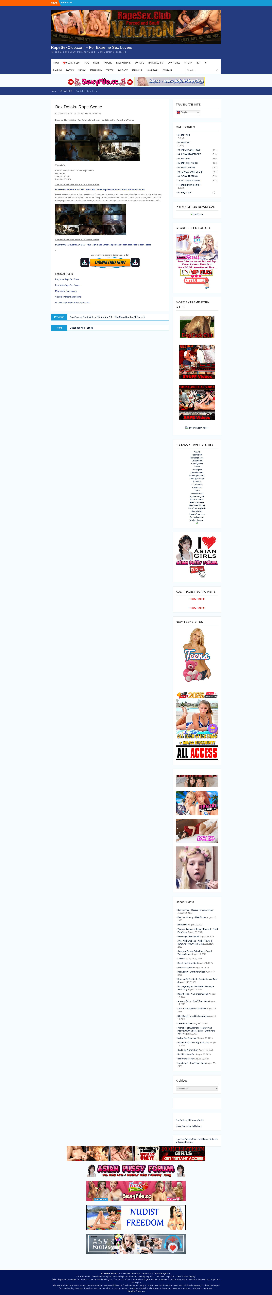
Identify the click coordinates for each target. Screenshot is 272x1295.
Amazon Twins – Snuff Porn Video (193, 1001)
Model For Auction (186, 967)
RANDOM (57, 70)
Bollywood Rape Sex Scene (67, 279)
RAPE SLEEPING (155, 63)
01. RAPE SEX (95, 113)
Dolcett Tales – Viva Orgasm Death (193, 994)
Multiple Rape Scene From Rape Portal (72, 302)
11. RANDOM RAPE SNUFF (189, 185)
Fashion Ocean (197, 499)
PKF (198, 63)
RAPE (86, 63)
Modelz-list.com (197, 520)
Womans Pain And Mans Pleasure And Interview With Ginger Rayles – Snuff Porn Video (196, 1031)
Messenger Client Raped (188, 936)
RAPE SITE (123, 70)
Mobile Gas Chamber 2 (188, 1038)
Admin (80, 113)
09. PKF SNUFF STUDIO (188, 176)
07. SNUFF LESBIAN (186, 167)
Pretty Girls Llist (197, 502)
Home (56, 63)
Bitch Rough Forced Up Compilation (193, 1016)
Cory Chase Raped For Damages (192, 1009)
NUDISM (82, 70)
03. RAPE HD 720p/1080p (189, 150)
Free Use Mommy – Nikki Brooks (76, 3)
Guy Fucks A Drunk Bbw (188, 1050)
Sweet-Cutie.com (197, 514)
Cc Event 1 (182, 958)
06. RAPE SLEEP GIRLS (188, 163)
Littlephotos (197, 461)
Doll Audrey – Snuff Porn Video (191, 972)
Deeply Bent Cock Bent (188, 963)
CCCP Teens (197, 484)
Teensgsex (197, 470)
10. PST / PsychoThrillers (189, 181)
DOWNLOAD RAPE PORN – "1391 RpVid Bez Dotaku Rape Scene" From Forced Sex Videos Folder (100, 189)
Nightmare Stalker (186, 1059)
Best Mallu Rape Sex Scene (67, 285)
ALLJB (197, 452)
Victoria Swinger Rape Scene (68, 297)
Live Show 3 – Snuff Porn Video (192, 1063)
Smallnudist (197, 487)
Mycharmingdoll (197, 496)
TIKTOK (109, 70)
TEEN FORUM (96, 70)
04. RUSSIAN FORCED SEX (189, 154)
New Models (197, 511)
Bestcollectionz (197, 517)
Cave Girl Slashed (185, 1023)
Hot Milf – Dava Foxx (187, 1054)
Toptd (197, 490)
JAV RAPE (139, 63)
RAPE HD (108, 63)
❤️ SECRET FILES (71, 63)
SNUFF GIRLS (174, 63)
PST (206, 63)
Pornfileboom (197, 473)
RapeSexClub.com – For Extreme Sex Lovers (91, 47)
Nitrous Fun (183, 925)
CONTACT (167, 70)
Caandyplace (197, 464)
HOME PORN (152, 70)
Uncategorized (184, 192)
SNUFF (96, 63)
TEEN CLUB (137, 70)
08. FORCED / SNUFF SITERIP (190, 172)
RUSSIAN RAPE (123, 63)
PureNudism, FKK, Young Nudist (190, 1120)
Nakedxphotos (197, 458)
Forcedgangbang (197, 475)
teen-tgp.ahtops (197, 478)
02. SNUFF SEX (184, 142)
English (184, 112)
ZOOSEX (70, 70)
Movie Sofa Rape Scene (66, 291)
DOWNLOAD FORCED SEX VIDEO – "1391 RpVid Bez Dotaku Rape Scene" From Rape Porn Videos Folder (103, 245)
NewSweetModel (197, 505)
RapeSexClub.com (109, 1273)
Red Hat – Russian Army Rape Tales (194, 1042)
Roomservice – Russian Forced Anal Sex (195, 910)
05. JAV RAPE (184, 159)
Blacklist (197, 481)
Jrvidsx (197, 467)
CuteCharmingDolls (197, 508)
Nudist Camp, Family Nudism (188, 1126)
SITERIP (188, 63)
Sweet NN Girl (197, 493)
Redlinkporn (197, 455)
